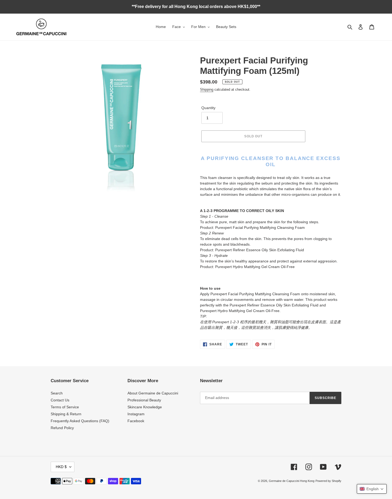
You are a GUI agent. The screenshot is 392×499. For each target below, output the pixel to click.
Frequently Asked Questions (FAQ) (80, 421)
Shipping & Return (66, 414)
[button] (371, 488)
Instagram (136, 414)
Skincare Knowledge (144, 407)
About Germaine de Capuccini (152, 393)
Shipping (206, 89)
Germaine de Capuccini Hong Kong (291, 480)
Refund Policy (62, 428)
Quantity (208, 108)
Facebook (135, 421)
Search (57, 393)
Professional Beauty (144, 400)
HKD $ (61, 467)
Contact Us (60, 400)
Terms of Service (65, 407)
